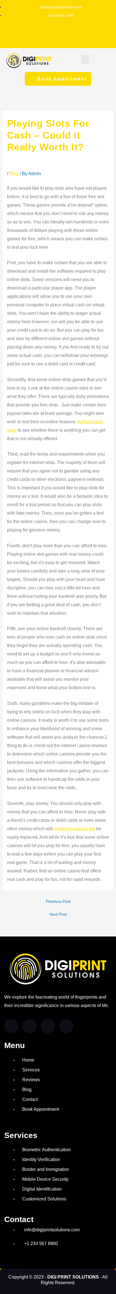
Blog (14, 173)
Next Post (58, 915)
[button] (85, 59)
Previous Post (58, 902)
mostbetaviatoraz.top (74, 828)
